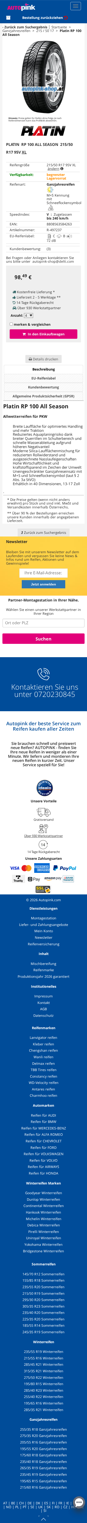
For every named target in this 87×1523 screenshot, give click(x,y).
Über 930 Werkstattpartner (43, 836)
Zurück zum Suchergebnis (25, 27)
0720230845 (54, 694)
